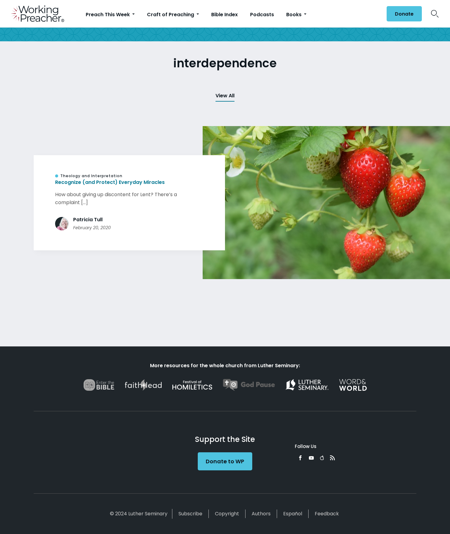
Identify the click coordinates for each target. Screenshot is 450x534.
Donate (404, 13)
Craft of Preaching (171, 14)
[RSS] (332, 457)
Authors (261, 513)
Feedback (327, 513)
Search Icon (435, 13)
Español (292, 513)
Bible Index (224, 14)
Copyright (227, 513)
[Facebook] (300, 457)
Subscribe (190, 513)
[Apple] (322, 457)
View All (225, 95)
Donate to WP (225, 461)
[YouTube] (311, 457)
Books (294, 14)
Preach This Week (108, 14)
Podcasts (262, 14)
